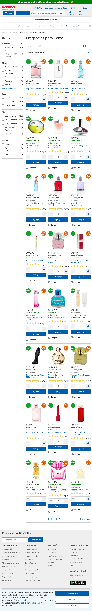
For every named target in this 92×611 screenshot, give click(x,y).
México (84, 8)
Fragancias (24, 32)
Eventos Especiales (31, 556)
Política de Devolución (78, 559)
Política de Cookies (28, 603)
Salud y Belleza (12, 32)
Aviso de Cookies (8, 570)
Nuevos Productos (31, 577)
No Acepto (72, 605)
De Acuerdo (72, 593)
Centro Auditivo (30, 563)
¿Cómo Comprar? (31, 549)
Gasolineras (29, 560)
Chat (71, 566)
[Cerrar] (90, 19)
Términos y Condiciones (10, 563)
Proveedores (6, 560)
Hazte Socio (51, 553)
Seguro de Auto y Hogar (33, 570)
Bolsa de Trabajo (8, 573)
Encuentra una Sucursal (33, 553)
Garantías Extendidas (32, 580)
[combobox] (22, 13)
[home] (8, 8)
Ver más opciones (9, 88)
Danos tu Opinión (31, 573)
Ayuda (49, 566)
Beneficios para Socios (55, 556)
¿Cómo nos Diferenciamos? (11, 553)
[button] (62, 13)
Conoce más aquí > (73, 26)
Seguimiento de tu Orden (79, 549)
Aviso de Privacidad (9, 566)
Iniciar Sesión (52, 549)
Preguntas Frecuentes (10, 556)
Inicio (3, 32)
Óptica (27, 566)
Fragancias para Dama (37, 32)
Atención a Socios (76, 562)
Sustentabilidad (7, 549)
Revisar (72, 599)
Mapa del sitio (7, 577)
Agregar (36, 105)
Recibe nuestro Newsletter (16, 532)
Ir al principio (85, 519)
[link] (36, 78)
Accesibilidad (7, 580)
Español (73, 8)
